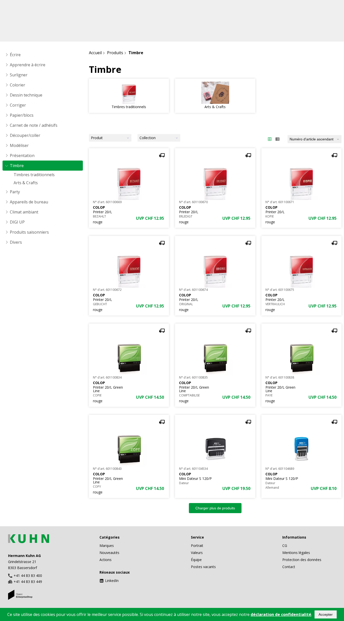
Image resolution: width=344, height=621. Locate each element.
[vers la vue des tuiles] (270, 139)
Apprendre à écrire (27, 65)
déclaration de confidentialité (281, 614)
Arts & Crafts (26, 182)
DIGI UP (17, 222)
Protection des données (301, 559)
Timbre (17, 165)
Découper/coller (25, 135)
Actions (105, 559)
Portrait (197, 545)
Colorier (17, 85)
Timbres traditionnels (34, 174)
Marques (106, 545)
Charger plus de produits (215, 508)
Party (15, 192)
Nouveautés (109, 552)
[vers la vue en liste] (277, 139)
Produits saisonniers (29, 232)
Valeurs (197, 552)
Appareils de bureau (29, 202)
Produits (115, 52)
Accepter (326, 614)
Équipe (196, 559)
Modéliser (19, 145)
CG (284, 545)
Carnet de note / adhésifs (33, 125)
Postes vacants (203, 566)
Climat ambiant (24, 212)
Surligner (18, 75)
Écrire (15, 54)
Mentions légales (296, 552)
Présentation (22, 155)
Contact (288, 566)
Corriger (18, 105)
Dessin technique (26, 95)
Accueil (95, 52)
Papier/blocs (21, 115)
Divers (16, 242)
